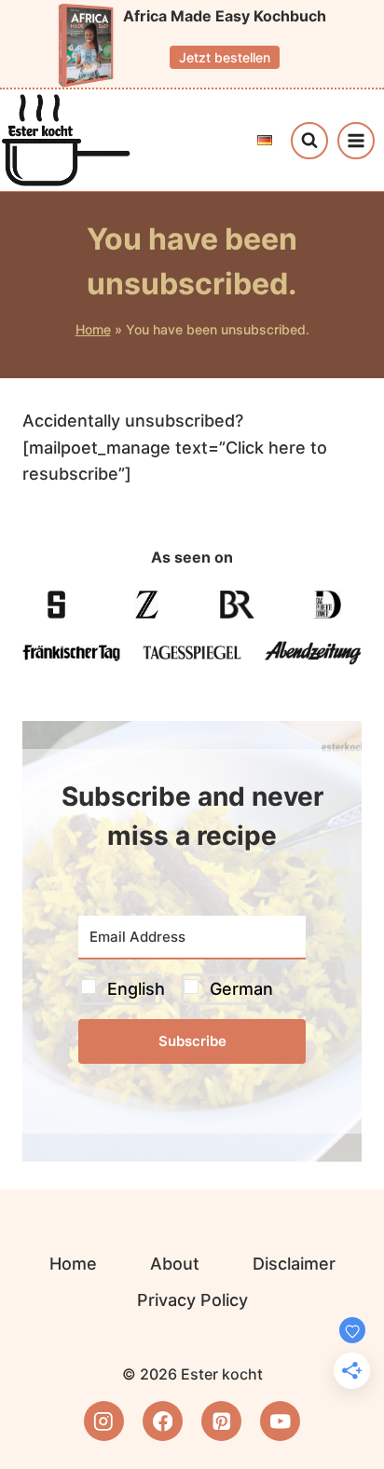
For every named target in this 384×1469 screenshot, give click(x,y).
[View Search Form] (309, 140)
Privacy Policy (192, 1300)
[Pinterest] (221, 1421)
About (174, 1263)
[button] (192, 989)
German (241, 989)
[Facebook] (163, 1421)
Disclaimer (294, 1263)
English (136, 989)
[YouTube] (280, 1421)
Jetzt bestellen (224, 57)
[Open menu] (356, 140)
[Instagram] (104, 1421)
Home (93, 329)
